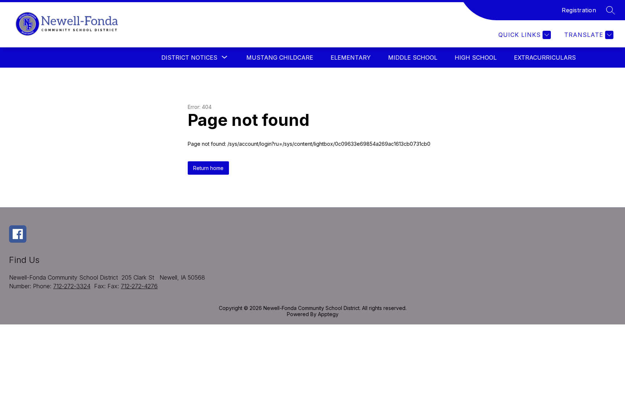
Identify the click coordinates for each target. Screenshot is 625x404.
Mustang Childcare (279, 57)
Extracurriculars (545, 57)
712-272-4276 (139, 286)
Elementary (351, 57)
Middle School (412, 57)
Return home (208, 168)
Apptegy (328, 314)
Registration (579, 10)
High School (476, 57)
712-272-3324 (71, 286)
